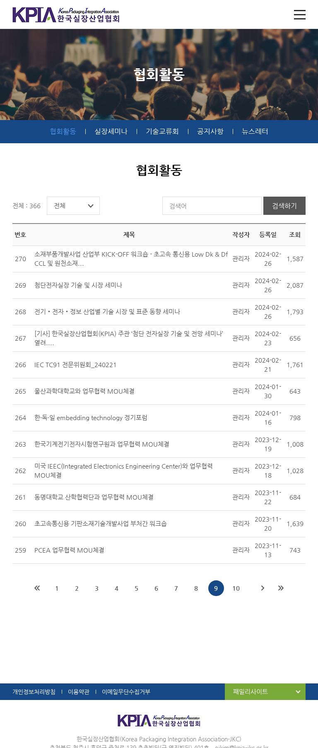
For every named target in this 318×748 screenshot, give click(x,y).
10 (236, 588)
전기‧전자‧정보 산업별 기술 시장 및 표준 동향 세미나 (107, 311)
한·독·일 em (90, 417)
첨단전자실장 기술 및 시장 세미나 (78, 285)
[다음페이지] (263, 588)
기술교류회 (162, 131)
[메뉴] (300, 14)
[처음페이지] (37, 588)
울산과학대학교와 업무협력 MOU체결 (84, 390)
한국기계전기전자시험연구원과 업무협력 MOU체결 (101, 443)
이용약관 (78, 691)
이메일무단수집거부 (126, 691)
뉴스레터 (255, 131)
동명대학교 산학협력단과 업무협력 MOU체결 (94, 496)
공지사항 (210, 131)
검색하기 (284, 206)
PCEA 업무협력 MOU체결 (69, 549)
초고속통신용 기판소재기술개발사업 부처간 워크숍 (100, 523)
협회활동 (63, 131)
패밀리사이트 (250, 691)
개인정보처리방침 (33, 691)
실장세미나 (111, 131)
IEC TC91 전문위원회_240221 (75, 364)
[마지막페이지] (281, 588)
